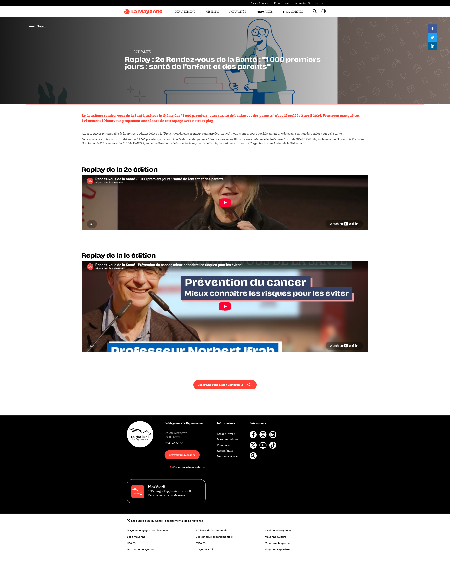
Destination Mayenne (140, 549)
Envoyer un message (182, 455)
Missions (212, 12)
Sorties (293, 12)
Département (185, 12)
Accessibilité (225, 451)
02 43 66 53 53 (174, 443)
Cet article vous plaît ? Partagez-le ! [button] (221, 385)
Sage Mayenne (136, 536)
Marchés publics (227, 439)
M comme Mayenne (277, 543)
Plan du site (224, 445)
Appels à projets (259, 3)
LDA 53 (131, 543)
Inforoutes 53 (302, 3)
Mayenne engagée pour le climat (147, 530)
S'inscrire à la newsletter (189, 467)
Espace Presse (226, 434)
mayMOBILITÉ (204, 549)
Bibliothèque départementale (214, 536)
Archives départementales (212, 530)
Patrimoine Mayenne (278, 530)
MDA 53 (200, 543)
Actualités (237, 12)
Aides (265, 12)
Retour (42, 26)
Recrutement (281, 3)
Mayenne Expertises (277, 549)
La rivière (320, 3)
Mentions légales (227, 456)
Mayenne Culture (275, 536)
